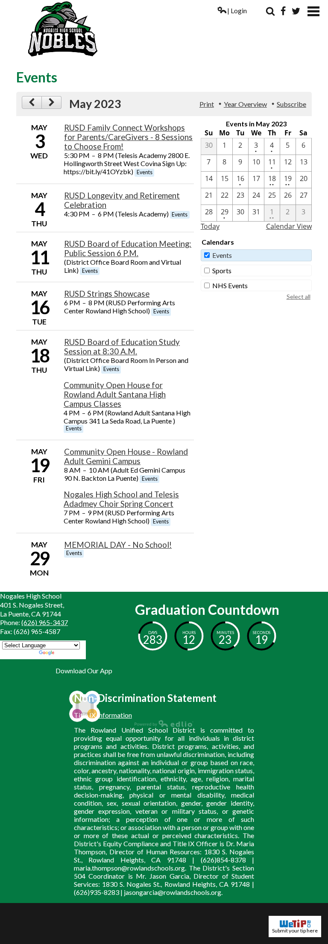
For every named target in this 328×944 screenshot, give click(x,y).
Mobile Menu (313, 11)
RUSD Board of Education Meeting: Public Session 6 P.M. (127, 248)
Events (222, 255)
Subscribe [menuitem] (291, 104)
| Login (237, 10)
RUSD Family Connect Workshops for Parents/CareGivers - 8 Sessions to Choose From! (128, 137)
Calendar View (289, 226)
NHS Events (230, 285)
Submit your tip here (295, 930)
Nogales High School (164, 29)
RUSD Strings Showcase (106, 293)
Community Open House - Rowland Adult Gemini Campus (126, 456)
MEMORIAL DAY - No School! (118, 544)
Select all (298, 296)
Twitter (296, 11)
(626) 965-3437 (44, 622)
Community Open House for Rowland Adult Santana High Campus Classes (115, 394)
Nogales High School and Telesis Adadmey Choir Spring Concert (121, 499)
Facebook (283, 11)
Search (270, 11)
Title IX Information (103, 715)
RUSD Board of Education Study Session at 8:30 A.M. (122, 346)
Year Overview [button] (245, 104)
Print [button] (206, 104)
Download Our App (84, 670)
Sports (221, 270)
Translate (70, 653)
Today (210, 226)
